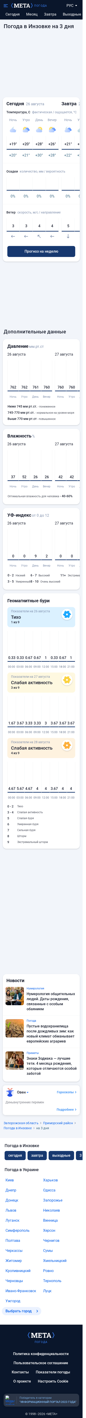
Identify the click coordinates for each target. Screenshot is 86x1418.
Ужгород (13, 1301)
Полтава (13, 1240)
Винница (50, 1220)
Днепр (11, 1190)
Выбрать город (19, 1311)
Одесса (49, 1190)
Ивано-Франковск (21, 1291)
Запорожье (52, 1200)
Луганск (12, 1220)
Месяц (32, 14)
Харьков (50, 1180)
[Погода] (41, 1335)
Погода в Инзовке (18, 1128)
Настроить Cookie (53, 1381)
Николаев (51, 1210)
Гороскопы (65, 1092)
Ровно (48, 1271)
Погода (40, 5)
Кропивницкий (18, 1271)
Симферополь (18, 1230)
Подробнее (65, 1109)
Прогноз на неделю (41, 251)
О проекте (22, 1381)
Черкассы (14, 1250)
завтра (37, 1155)
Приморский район (58, 1123)
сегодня (15, 1155)
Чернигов (51, 1240)
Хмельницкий (55, 1261)
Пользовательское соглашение (41, 1363)
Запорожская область (21, 1123)
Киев (10, 1180)
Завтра (50, 14)
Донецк (12, 1200)
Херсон (49, 1230)
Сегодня (13, 14)
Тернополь (52, 1281)
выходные (72, 14)
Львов (11, 1210)
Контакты (20, 1372)
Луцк (47, 1291)
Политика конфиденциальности (41, 1354)
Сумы (48, 1250)
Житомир (14, 1261)
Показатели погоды (53, 1372)
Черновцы (14, 1281)
